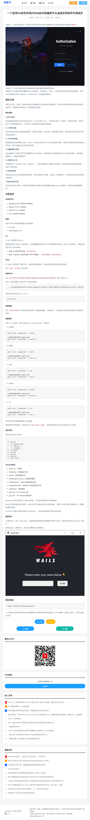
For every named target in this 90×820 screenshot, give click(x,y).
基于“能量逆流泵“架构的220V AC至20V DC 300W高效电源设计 (31, 777)
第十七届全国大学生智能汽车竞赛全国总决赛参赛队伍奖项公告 (31, 722)
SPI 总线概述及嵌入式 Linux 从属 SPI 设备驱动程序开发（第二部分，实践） (36, 785)
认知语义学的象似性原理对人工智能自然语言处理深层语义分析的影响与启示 (36, 781)
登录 (73, 3)
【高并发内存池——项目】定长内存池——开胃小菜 (26, 756)
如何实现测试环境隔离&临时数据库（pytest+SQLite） (27, 773)
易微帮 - (19, 811)
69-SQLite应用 (13, 769)
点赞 (40, 622)
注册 (83, 3)
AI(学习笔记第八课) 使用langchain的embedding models (28, 760)
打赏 (51, 622)
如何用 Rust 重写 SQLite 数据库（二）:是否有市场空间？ (29, 789)
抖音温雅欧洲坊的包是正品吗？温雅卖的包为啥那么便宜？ (29, 710)
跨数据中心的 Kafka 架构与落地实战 (21, 793)
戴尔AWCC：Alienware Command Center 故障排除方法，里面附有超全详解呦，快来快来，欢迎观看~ (45, 714)
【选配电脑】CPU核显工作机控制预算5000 (24, 738)
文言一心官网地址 (14, 718)
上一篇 (25, 629)
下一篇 (64, 629)
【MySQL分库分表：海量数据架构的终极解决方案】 (27, 764)
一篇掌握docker (14, 726)
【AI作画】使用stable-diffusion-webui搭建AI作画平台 (27, 734)
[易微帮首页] (10, 2)
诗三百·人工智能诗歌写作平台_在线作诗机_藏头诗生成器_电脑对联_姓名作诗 (36, 702)
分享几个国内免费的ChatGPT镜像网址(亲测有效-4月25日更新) (31, 730)
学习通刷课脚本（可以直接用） (19, 706)
